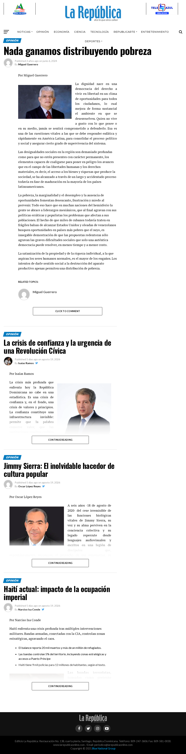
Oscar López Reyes (29, 486)
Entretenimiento (155, 31)
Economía (61, 31)
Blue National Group (104, 748)
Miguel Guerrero (28, 64)
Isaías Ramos (26, 363)
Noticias (24, 31)
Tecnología (99, 31)
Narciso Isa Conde (29, 609)
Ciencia (79, 31)
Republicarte (124, 31)
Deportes (92, 41)
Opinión (42, 31)
